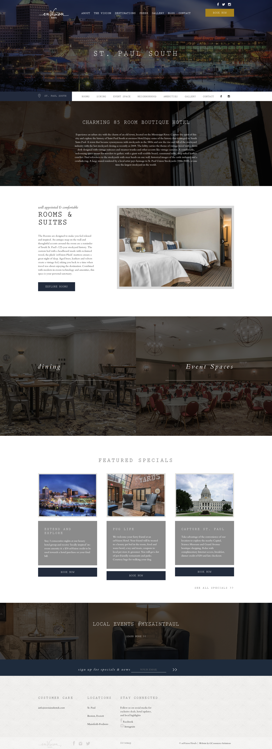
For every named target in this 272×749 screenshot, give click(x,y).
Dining (101, 96)
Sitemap (125, 742)
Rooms (86, 96)
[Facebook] (219, 4)
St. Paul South (55, 95)
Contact (184, 13)
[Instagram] (229, 4)
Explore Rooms (56, 286)
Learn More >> (136, 636)
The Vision (102, 13)
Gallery (158, 13)
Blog (171, 13)
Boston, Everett (95, 716)
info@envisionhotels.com (51, 708)
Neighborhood (147, 96)
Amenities (171, 96)
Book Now (220, 12)
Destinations (125, 13)
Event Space (121, 96)
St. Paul (91, 708)
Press (143, 13)
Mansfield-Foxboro (97, 724)
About (85, 13)
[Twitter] (224, 4)
